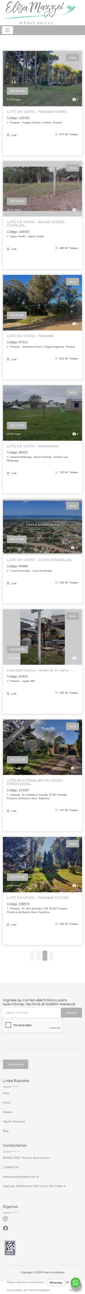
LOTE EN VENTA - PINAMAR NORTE (37, 112)
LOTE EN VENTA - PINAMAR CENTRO (38, 898)
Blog (5, 1130)
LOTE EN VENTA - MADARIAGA (32, 446)
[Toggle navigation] (7, 30)
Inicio (6, 1093)
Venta (6, 1102)
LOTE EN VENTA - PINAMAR (30, 336)
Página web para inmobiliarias (25, 1282)
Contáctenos (16, 1064)
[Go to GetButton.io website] (75, 1290)
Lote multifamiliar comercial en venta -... (40, 670)
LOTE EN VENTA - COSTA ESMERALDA (39, 560)
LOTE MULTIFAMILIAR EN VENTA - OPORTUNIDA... (35, 782)
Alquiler (7, 1112)
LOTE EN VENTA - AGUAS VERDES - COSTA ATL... (37, 224)
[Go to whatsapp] (75, 1282)
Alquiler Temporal (14, 1121)
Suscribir (71, 1012)
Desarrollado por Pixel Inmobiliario (28, 1290)
